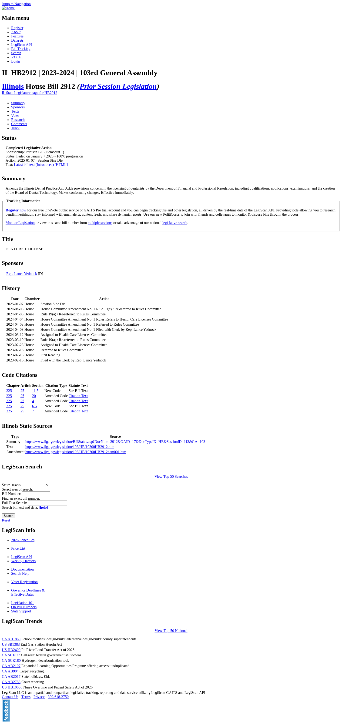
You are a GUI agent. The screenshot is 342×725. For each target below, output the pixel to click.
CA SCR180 (11, 660)
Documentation (22, 569)
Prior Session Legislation (118, 86)
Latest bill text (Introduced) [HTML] (41, 165)
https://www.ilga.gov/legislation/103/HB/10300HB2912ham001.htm (75, 452)
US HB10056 (12, 687)
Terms (25, 697)
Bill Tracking (20, 49)
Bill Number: (12, 494)
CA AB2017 (11, 676)
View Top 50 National (171, 631)
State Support (21, 611)
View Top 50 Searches (171, 476)
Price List (18, 548)
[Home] (8, 8)
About (15, 32)
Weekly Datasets (23, 561)
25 (22, 391)
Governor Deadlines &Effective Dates (28, 592)
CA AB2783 (11, 682)
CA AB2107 (11, 666)
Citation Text (78, 396)
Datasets (17, 40)
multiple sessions (100, 223)
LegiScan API (21, 45)
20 (34, 396)
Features (17, 36)
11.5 (35, 391)
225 (9, 391)
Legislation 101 (22, 603)
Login (15, 61)
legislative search (174, 223)
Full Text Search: (15, 503)
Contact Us (10, 697)
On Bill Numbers (24, 607)
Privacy (39, 697)
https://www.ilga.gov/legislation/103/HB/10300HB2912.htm (69, 447)
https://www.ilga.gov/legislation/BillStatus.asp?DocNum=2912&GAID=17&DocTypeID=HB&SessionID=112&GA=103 (115, 442)
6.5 (34, 406)
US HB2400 (11, 650)
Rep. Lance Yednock (21, 274)
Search (16, 53)
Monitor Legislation (20, 223)
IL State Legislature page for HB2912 (29, 93)
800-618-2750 (58, 697)
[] (43, 507)
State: (6, 485)
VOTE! (17, 57)
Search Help (20, 573)
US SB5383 (11, 644)
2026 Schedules (22, 540)
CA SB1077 (11, 655)
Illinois (13, 86)
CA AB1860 (11, 639)
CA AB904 (10, 671)
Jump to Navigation (16, 4)
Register (17, 28)
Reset (6, 520)
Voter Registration (24, 582)
